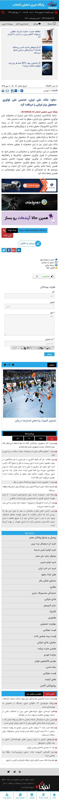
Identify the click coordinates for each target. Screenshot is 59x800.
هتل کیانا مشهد (48, 574)
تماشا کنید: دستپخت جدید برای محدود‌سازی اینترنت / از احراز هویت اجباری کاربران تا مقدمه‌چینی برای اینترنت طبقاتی (28, 496)
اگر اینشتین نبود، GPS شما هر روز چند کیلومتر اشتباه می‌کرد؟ (24, 64)
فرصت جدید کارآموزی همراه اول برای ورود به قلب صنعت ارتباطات (29, 698)
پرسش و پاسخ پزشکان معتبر (42, 537)
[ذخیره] (12, 91)
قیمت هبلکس (49, 630)
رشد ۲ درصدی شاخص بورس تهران (41, 747)
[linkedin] (18, 250)
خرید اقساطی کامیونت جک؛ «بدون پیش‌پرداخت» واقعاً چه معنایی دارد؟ (28, 753)
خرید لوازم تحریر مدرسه (45, 550)
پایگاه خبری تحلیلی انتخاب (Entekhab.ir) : (38, 112)
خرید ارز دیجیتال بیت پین (43, 544)
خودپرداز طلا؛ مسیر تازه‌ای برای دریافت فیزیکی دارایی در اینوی (30, 760)
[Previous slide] (13, 365)
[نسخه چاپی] (3, 90)
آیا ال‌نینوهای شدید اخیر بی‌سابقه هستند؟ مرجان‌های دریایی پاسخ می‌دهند (27, 50)
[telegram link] (14, 772)
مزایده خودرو (50, 655)
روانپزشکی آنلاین (48, 686)
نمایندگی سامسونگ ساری (44, 593)
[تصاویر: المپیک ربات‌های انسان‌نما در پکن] (29, 394)
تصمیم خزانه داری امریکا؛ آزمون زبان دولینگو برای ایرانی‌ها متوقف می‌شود (28, 488)
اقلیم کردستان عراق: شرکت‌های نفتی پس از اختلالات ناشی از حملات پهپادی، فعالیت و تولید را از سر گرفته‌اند (28, 713)
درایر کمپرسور (50, 605)
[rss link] (20, 772)
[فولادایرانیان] (29, 185)
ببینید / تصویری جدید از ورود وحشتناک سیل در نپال (34, 482)
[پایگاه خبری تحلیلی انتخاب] (52, 4)
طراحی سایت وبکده (47, 648)
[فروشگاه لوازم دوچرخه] (29, 202)
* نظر (52, 312)
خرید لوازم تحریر (48, 562)
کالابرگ (52, 611)
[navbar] (56, 12)
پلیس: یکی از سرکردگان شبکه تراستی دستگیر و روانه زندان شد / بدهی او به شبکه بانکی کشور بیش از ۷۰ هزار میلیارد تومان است (28, 721)
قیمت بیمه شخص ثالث (45, 636)
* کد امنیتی (49, 339)
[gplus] (13, 250)
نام (53, 291)
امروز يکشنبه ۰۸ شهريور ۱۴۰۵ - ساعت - (37, 12)
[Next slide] (5, 365)
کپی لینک (7, 235)
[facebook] (9, 250)
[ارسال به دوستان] (7, 90)
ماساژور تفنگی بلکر (47, 581)
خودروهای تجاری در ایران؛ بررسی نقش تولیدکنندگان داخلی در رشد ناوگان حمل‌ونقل (28, 741)
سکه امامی (51, 667)
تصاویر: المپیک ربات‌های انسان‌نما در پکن (35, 421)
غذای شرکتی (50, 599)
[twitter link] (8, 772)
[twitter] (4, 250)
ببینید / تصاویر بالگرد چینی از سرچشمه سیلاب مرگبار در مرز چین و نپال (28, 453)
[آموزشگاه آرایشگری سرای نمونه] (29, 218)
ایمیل (52, 302)
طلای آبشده (50, 679)
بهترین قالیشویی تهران (45, 661)
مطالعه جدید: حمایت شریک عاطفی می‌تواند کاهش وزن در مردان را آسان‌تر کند (24, 34)
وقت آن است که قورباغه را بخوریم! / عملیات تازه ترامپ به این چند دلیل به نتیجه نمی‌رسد (28, 504)
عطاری (53, 587)
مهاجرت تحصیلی (48, 624)
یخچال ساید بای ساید (45, 556)
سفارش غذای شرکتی (46, 642)
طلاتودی (52, 618)
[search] (3, 12)
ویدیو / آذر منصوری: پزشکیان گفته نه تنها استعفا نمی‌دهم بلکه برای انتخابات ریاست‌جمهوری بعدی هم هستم (28, 445)
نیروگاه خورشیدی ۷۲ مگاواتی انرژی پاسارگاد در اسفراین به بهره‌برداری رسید (28, 705)
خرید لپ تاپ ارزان (47, 568)
